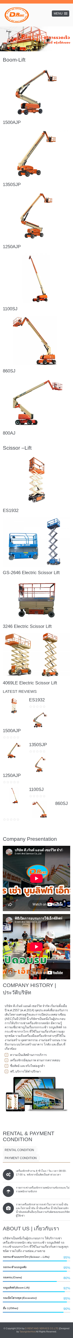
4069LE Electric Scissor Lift (30, 682)
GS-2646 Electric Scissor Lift (31, 572)
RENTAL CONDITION (19, 1150)
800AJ (9, 432)
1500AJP (12, 122)
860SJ (9, 370)
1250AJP (12, 246)
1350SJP (12, 184)
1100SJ (10, 308)
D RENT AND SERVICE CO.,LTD (42, 1328)
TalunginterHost (27, 1331)
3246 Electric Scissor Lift (27, 626)
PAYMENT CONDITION (21, 1158)
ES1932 (11, 510)
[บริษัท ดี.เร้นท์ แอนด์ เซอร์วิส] (17, 15)
